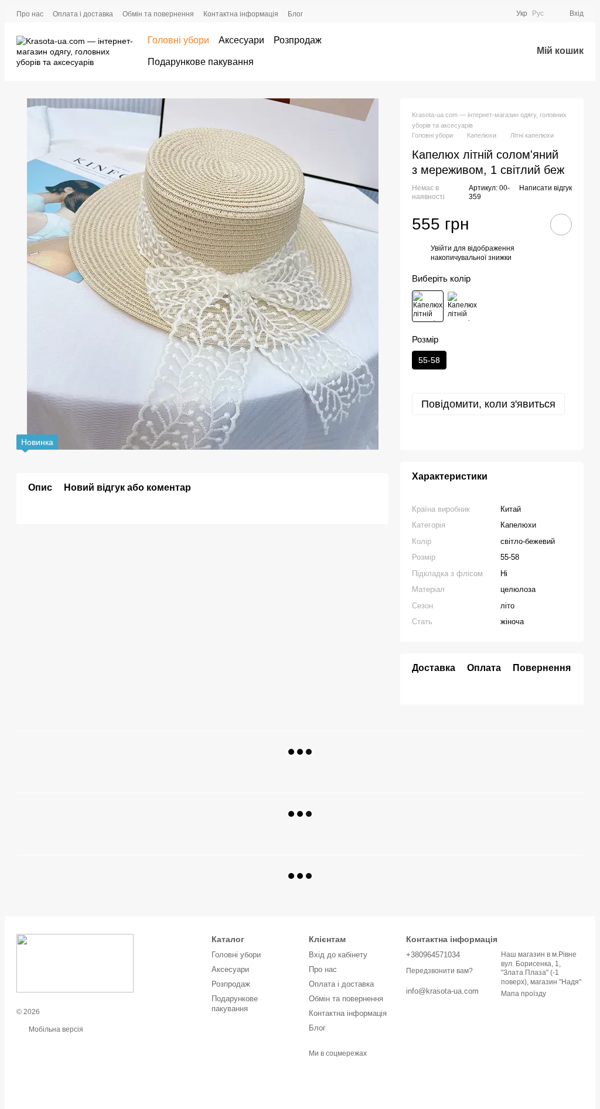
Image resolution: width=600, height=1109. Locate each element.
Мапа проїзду (523, 994)
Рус (538, 13)
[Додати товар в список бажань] (561, 224)
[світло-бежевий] (428, 306)
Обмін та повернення (158, 14)
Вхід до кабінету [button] (338, 954)
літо (507, 605)
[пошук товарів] (429, 51)
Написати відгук (545, 188)
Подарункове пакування (201, 62)
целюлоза (518, 589)
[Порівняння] (461, 51)
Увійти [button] (441, 248)
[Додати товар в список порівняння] (527, 224)
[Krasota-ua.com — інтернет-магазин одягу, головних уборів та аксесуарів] (75, 963)
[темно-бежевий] (462, 306)
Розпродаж (298, 40)
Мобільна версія (55, 1029)
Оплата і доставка (83, 14)
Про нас (29, 14)
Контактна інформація (240, 14)
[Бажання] (492, 51)
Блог (295, 14)
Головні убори (178, 40)
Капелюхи (518, 525)
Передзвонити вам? (439, 971)
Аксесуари (241, 40)
